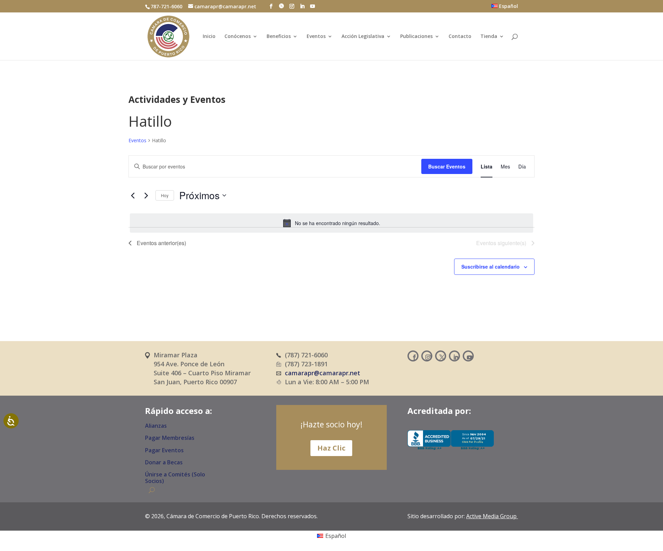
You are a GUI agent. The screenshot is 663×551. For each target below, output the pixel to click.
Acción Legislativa (363, 36)
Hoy (165, 195)
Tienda (488, 36)
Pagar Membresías (169, 438)
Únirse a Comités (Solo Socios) (175, 478)
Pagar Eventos (164, 450)
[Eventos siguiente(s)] (146, 195)
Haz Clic (331, 448)
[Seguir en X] (440, 355)
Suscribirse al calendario (490, 266)
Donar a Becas (164, 462)
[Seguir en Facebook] (413, 355)
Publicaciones (416, 36)
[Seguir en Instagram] (426, 355)
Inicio (209, 36)
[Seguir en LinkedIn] (454, 355)
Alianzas (156, 426)
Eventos (316, 36)
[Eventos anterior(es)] (132, 195)
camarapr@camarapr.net (322, 373)
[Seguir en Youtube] (468, 355)
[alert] (331, 223)
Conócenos (237, 36)
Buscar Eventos (446, 166)
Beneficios (279, 36)
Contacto (460, 36)
